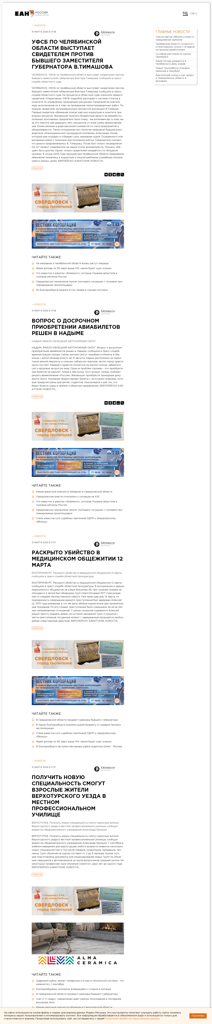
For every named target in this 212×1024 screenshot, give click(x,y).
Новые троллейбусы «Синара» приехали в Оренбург (173, 69)
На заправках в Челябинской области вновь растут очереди (72, 263)
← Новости (38, 25)
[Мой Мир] (118, 174)
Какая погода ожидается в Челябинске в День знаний (171, 62)
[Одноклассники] (110, 174)
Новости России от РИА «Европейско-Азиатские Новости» (25, 13)
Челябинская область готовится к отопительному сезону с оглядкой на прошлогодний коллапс (175, 47)
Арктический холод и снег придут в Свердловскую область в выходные (175, 78)
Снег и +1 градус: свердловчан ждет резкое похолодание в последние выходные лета (78, 1001)
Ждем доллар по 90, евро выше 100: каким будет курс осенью (73, 268)
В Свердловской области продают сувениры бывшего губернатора (77, 720)
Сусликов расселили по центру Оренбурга (173, 55)
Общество (37, 168)
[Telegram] (114, 174)
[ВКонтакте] (106, 174)
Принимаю (198, 1016)
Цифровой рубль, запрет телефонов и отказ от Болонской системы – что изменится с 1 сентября (80, 982)
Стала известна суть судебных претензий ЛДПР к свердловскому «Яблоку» (76, 520)
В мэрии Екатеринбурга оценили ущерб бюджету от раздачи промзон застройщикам (78, 726)
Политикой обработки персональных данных (132, 1019)
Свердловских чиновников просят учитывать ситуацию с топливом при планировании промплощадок (79, 283)
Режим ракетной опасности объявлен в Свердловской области (74, 492)
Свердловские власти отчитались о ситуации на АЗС (68, 497)
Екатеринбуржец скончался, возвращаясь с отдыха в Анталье (73, 989)
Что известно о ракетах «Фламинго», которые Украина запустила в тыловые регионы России (76, 275)
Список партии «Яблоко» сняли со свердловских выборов (175, 38)
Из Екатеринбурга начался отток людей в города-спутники (72, 290)
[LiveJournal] (122, 174)
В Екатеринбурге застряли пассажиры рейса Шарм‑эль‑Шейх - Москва (79, 747)
